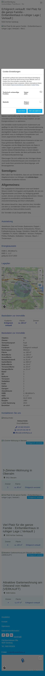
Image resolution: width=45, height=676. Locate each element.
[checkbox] (40, 92)
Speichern (21, 111)
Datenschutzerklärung (17, 85)
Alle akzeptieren (35, 111)
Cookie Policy (35, 85)
